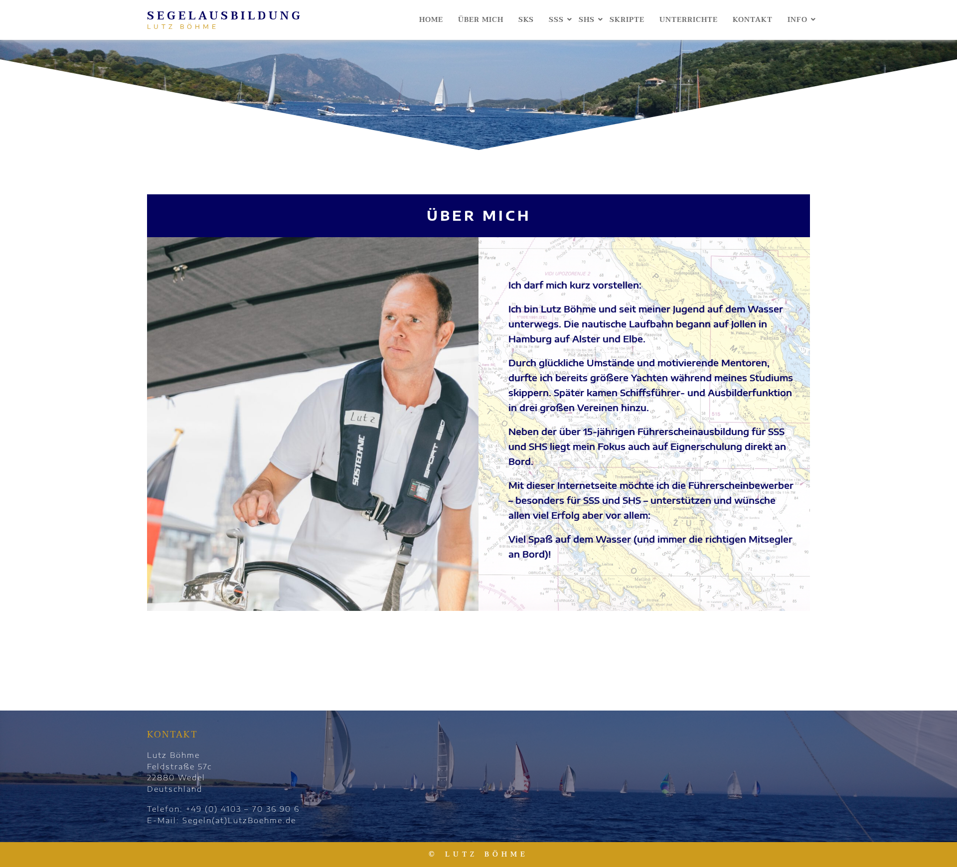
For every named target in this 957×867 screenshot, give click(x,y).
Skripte (627, 19)
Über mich (480, 19)
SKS (526, 19)
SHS (587, 19)
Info (797, 19)
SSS (556, 19)
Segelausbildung (225, 15)
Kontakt (753, 19)
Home (431, 19)
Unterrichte (688, 19)
